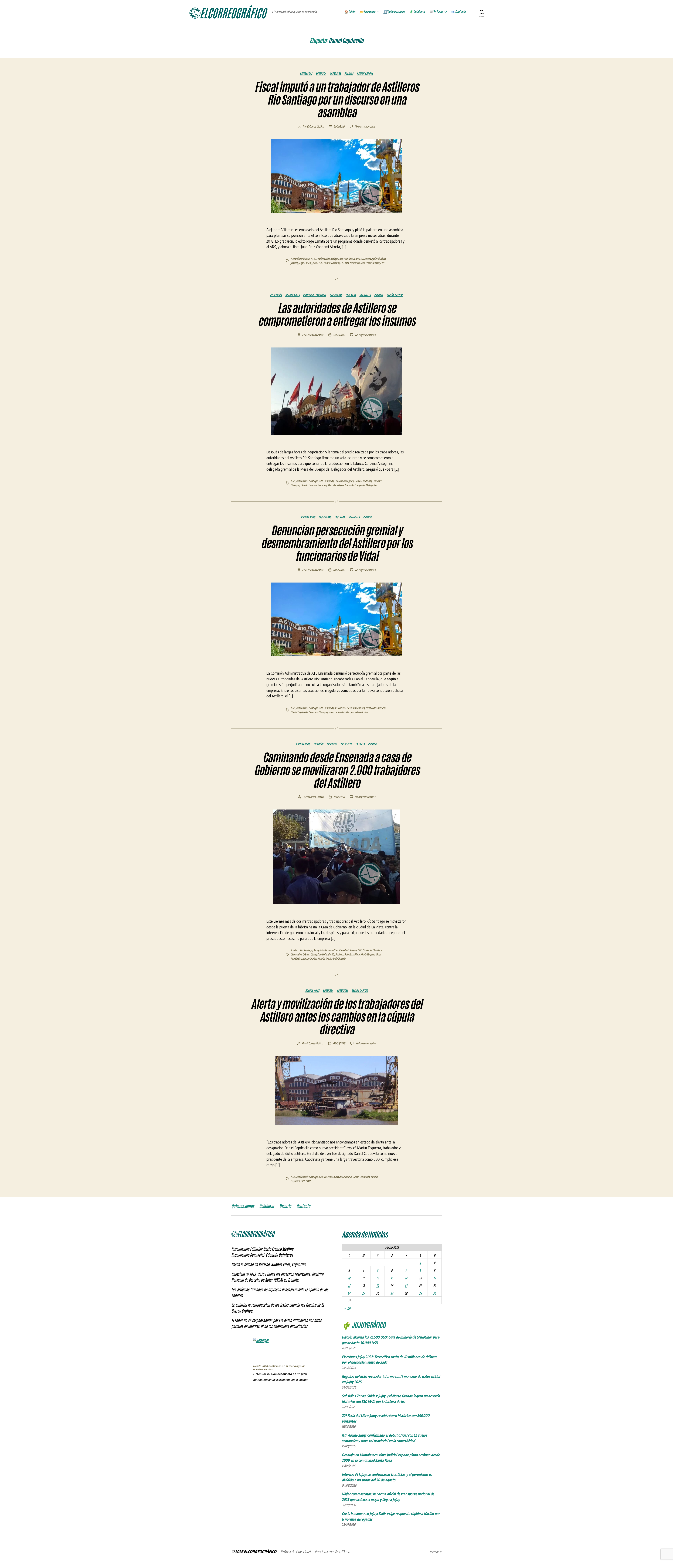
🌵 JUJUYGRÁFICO (363, 1324)
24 (349, 1293)
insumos (322, 485)
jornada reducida (359, 712)
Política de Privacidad (296, 1551)
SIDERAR (305, 1181)
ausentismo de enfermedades (349, 708)
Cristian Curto (309, 954)
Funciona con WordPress (332, 1551)
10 (349, 1278)
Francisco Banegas (318, 712)
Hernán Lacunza (308, 485)
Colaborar (266, 1206)
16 (434, 1278)
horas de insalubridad (339, 712)
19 (377, 1285)
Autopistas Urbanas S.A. (325, 950)
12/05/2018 (339, 797)
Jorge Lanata (304, 263)
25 (363, 1293)
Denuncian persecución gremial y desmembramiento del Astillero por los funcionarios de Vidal (336, 543)
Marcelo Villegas (335, 485)
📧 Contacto (458, 12)
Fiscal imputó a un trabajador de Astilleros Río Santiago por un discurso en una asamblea (336, 100)
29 (420, 1293)
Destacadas (306, 73)
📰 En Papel (436, 12)
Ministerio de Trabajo (334, 958)
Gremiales (335, 73)
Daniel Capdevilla (371, 258)
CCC (360, 950)
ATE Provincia (346, 258)
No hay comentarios (365, 126)
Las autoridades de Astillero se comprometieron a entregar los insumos (336, 314)
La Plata (344, 263)
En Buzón (318, 744)
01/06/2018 (339, 570)
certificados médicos (375, 708)
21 (406, 1285)
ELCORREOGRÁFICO (260, 1551)
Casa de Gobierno (348, 950)
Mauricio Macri (357, 263)
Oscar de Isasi (372, 263)
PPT (382, 263)
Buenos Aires (292, 294)
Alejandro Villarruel (300, 258)
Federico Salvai (342, 954)
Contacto (303, 1206)
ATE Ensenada (326, 481)
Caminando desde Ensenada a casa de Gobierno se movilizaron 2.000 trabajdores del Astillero (336, 770)
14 (406, 1278)
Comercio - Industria (314, 294)
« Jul (347, 1308)
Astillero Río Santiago (327, 258)
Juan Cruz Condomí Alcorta (325, 263)
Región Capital (365, 73)
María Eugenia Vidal (370, 954)
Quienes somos (242, 1206)
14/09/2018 (339, 335)
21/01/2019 (339, 126)
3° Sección (276, 294)
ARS (313, 258)
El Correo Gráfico (315, 126)
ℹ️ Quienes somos (394, 12)
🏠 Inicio (349, 12)
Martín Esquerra (299, 958)
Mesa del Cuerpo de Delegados (360, 485)
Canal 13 (358, 258)
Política (348, 73)
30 (434, 1293)
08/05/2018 (339, 1043)
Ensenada (321, 73)
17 (349, 1285)
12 (377, 1278)
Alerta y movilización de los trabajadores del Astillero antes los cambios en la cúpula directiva (336, 1017)
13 (391, 1278)
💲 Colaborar (417, 12)
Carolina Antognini (343, 481)
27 (391, 1293)
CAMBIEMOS (326, 1177)
